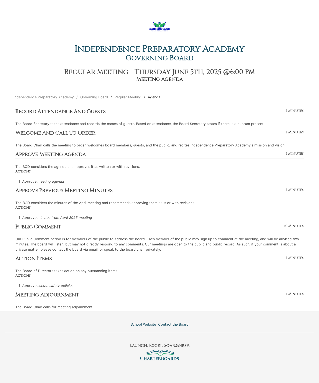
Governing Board (160, 58)
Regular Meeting (128, 97)
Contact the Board (173, 324)
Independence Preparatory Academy (160, 49)
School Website (143, 324)
